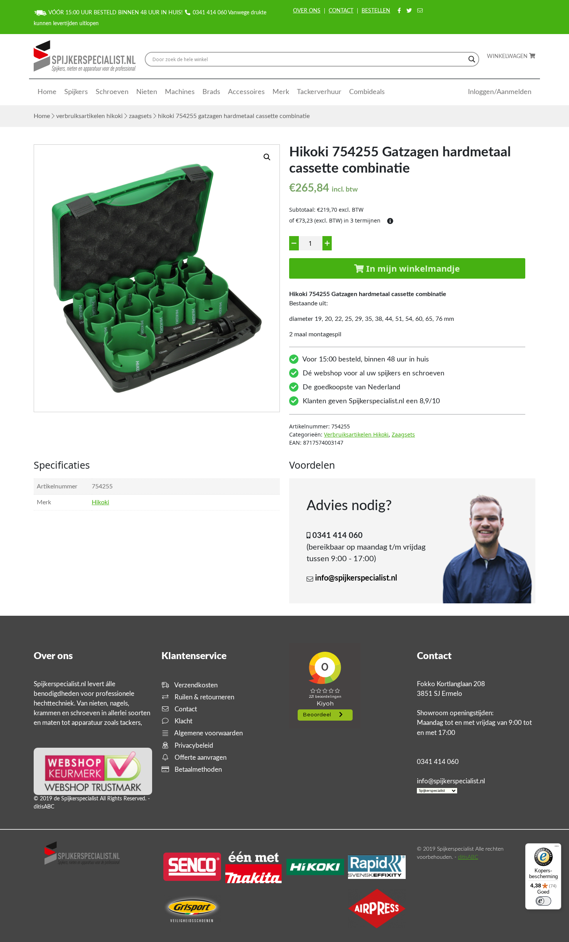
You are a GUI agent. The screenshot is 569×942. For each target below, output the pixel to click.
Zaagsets (140, 116)
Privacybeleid (193, 745)
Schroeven (112, 92)
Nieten (146, 92)
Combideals (367, 92)
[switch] (543, 901)
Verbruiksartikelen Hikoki (89, 116)
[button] (267, 157)
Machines (180, 92)
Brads (211, 92)
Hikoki (100, 502)
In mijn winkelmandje (412, 268)
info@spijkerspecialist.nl (356, 578)
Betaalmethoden (197, 769)
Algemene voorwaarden (208, 733)
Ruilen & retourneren (203, 697)
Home (47, 92)
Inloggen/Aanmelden (499, 92)
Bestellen (376, 11)
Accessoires (246, 92)
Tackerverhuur (319, 92)
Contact (341, 11)
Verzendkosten (195, 685)
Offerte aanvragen (199, 757)
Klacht (182, 721)
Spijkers (76, 92)
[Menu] (556, 848)
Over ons (306, 11)
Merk (281, 92)
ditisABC (468, 857)
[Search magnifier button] (471, 59)
